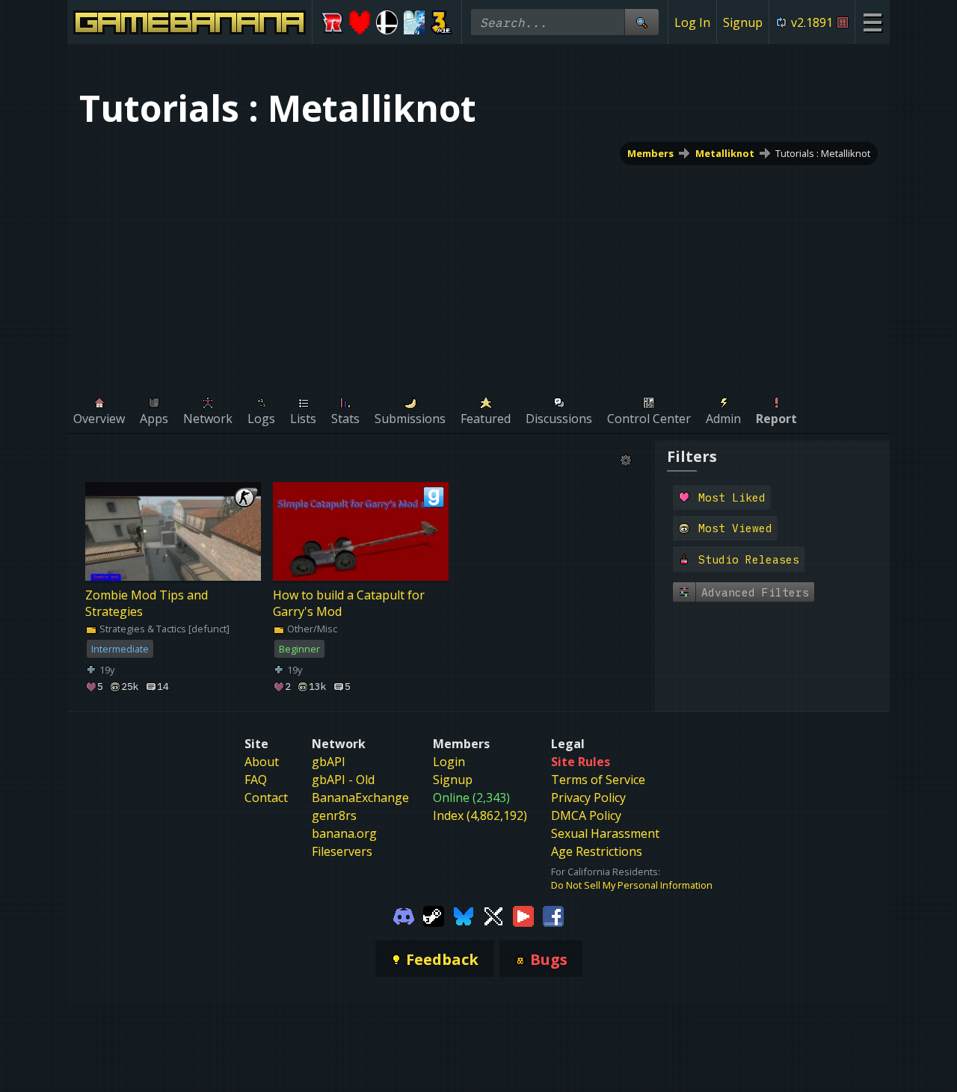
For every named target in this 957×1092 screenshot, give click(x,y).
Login (449, 761)
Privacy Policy (588, 797)
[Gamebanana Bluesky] (464, 915)
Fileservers (342, 851)
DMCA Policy (586, 815)
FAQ (255, 779)
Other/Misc (311, 628)
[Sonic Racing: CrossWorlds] (332, 22)
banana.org (344, 833)
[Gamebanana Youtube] (523, 915)
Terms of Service (598, 779)
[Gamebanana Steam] (434, 915)
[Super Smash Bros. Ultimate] (387, 22)
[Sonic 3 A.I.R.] (441, 22)
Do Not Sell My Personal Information (632, 885)
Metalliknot (724, 153)
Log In (692, 22)
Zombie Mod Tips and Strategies (146, 603)
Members (650, 153)
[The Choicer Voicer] (414, 22)
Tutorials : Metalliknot (822, 153)
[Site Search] (641, 22)
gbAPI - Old (343, 779)
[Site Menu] (872, 22)
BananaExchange (360, 797)
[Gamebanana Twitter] (493, 915)
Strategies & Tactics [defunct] (163, 628)
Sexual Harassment (605, 833)
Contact (266, 797)
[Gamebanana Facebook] (553, 915)
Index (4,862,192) (480, 815)
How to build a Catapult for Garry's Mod (349, 603)
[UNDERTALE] (360, 22)
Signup (743, 22)
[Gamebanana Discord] (404, 915)
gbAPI (328, 761)
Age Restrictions (596, 851)
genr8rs (334, 815)
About (261, 761)
